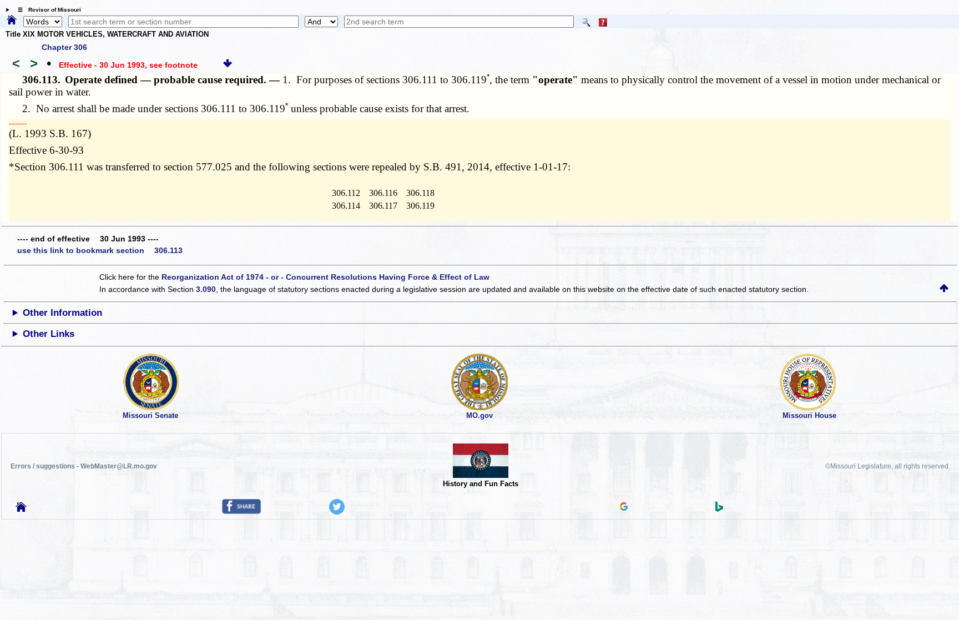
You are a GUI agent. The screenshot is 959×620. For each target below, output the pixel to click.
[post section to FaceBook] (241, 511)
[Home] (12, 20)
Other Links (48, 334)
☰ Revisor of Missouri (46, 10)
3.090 (206, 289)
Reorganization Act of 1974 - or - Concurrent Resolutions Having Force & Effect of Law (325, 277)
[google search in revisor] (624, 507)
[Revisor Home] (21, 509)
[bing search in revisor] (719, 509)
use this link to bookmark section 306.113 (100, 250)
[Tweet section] (337, 511)
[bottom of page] (227, 65)
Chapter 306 (64, 47)
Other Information (62, 313)
